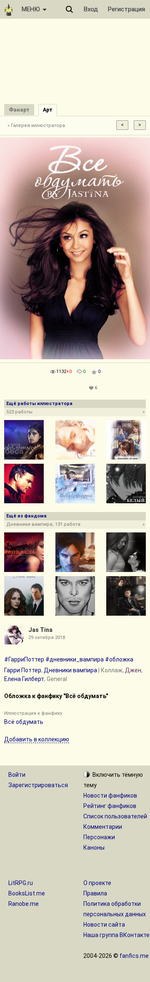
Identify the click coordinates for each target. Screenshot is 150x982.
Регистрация (126, 9)
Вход (91, 9)
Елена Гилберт (24, 679)
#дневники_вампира (74, 659)
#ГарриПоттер (24, 659)
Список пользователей (115, 816)
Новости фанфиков (110, 795)
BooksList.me (26, 893)
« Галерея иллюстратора (36, 125)
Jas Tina (40, 629)
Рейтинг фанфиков (109, 806)
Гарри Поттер (22, 670)
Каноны (94, 847)
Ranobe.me (23, 903)
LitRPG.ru (20, 883)
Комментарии (102, 826)
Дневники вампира (70, 670)
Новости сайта (104, 924)
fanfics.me (134, 955)
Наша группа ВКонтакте (116, 935)
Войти (16, 774)
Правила (95, 893)
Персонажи (99, 837)
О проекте (97, 883)
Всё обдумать (23, 721)
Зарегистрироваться (38, 785)
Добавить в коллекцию (36, 739)
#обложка (119, 659)
